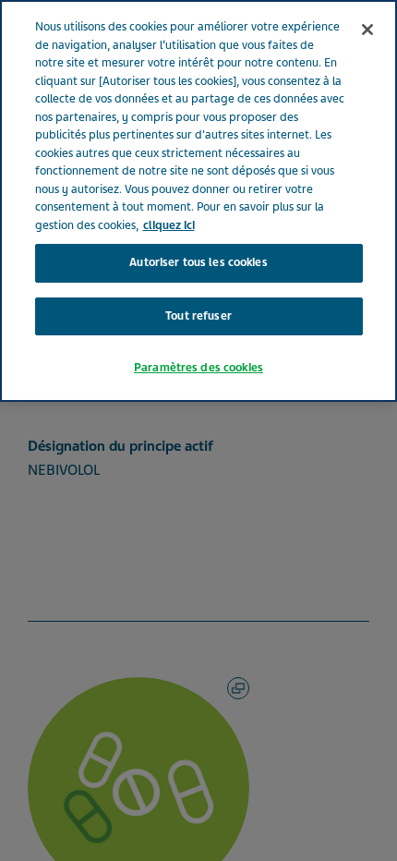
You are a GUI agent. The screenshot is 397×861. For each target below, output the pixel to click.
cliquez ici (169, 225)
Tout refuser (198, 316)
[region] (198, 201)
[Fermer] (367, 29)
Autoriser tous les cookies (198, 262)
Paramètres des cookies (198, 367)
